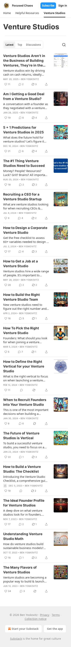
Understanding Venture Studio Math (22, 536)
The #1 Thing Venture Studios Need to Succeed (24, 163)
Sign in (62, 5)
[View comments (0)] (21, 390)
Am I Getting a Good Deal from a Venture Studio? (23, 96)
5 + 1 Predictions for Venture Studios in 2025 (23, 129)
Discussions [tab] (33, 45)
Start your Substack (25, 629)
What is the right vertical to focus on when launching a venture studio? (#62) (25, 378)
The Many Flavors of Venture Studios (20, 569)
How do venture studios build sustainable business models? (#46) (23, 546)
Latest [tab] (10, 45)
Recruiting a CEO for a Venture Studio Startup (22, 196)
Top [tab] (20, 45)
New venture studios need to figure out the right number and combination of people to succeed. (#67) (25, 307)
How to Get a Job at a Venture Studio (20, 263)
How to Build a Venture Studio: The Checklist (22, 469)
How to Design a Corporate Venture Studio (25, 230)
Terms (56, 615)
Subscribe (48, 5)
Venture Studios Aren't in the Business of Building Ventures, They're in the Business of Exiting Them (24, 61)
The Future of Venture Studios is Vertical (21, 435)
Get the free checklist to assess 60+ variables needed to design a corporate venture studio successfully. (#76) (25, 240)
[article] (35, 70)
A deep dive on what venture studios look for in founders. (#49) (22, 512)
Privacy (44, 615)
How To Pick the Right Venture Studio (21, 330)
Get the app (55, 629)
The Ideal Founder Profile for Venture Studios (23, 503)
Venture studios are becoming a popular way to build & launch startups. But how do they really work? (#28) (25, 579)
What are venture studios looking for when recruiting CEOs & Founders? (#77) (25, 206)
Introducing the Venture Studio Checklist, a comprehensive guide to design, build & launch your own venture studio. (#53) (26, 479)
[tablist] (23, 45)
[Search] (64, 45)
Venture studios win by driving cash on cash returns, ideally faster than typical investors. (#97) (24, 72)
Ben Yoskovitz (30, 79)
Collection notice (36, 619)
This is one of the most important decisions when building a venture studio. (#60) (25, 412)
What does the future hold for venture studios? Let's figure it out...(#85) (23, 139)
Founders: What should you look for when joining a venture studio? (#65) (25, 340)
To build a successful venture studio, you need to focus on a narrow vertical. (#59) (23, 445)
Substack (16, 638)
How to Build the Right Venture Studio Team (21, 297)
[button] (7, 13)
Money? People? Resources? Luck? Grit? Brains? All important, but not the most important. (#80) (26, 173)
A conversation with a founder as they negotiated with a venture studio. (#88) (25, 106)
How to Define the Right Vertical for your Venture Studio (23, 366)
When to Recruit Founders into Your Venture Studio (24, 402)
